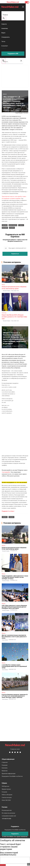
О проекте (5, 762)
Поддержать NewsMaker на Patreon (12, 776)
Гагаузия (4, 792)
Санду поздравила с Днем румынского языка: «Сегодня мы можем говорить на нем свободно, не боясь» (15, 577)
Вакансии (4, 770)
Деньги (5, 94)
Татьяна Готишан (6, 290)
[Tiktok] (17, 752)
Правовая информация (8, 773)
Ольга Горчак (5, 669)
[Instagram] (15, 752)
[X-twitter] (12, 752)
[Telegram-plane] (20, 752)
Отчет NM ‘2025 (6, 800)
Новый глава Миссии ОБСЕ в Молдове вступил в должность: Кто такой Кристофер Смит (14, 316)
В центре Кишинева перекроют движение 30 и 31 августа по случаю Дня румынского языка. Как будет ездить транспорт (14, 696)
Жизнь (3, 284)
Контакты (4, 768)
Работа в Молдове (7, 794)
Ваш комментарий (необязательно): (9, 854)
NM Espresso (5, 786)
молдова (11, 517)
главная (21, 225)
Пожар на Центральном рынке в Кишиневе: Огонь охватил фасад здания (14, 548)
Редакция (4, 765)
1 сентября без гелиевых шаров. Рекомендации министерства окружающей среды (14, 666)
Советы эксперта (7, 797)
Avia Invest (4, 225)
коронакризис (5, 227)
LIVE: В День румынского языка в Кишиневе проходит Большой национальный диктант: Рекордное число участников (14, 607)
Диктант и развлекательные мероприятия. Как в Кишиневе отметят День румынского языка (14, 636)
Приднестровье (6, 789)
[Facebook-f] (9, 752)
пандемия (12, 227)
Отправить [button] (3, 865)
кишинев (4, 517)
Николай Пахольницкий (8, 110)
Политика (4, 312)
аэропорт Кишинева (13, 225)
